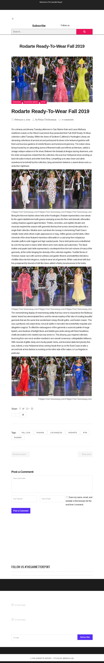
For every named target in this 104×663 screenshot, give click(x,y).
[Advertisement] (52, 541)
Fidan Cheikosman (47, 119)
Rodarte (73, 433)
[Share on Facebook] (20, 408)
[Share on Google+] (28, 408)
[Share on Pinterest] (32, 408)
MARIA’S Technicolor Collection (25, 600)
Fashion (40, 433)
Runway (18, 438)
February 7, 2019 (22, 119)
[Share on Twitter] (23, 408)
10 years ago (19, 605)
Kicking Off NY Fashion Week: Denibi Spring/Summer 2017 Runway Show (44, 614)
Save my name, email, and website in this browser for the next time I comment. (79, 501)
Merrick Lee (68, 658)
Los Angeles (56, 433)
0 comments (68, 119)
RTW (85, 433)
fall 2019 (26, 433)
